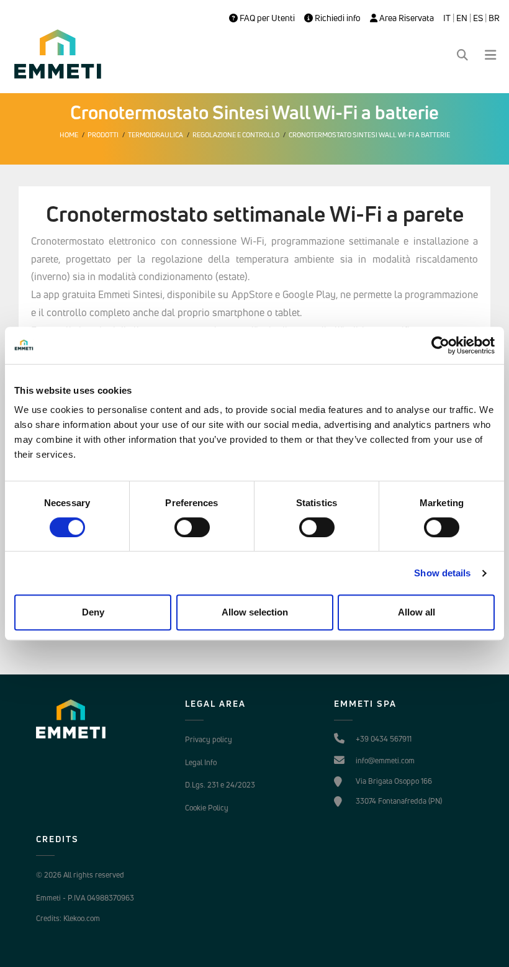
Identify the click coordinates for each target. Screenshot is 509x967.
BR (494, 18)
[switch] (192, 527)
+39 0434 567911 (384, 738)
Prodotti (103, 134)
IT (447, 18)
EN (461, 18)
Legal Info (201, 762)
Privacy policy (208, 739)
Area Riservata (405, 18)
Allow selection (255, 612)
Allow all (416, 612)
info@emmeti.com (385, 760)
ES (478, 18)
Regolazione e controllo (235, 134)
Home (69, 134)
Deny (93, 612)
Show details (442, 573)
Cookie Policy (206, 807)
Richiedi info (337, 18)
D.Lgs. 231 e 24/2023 (220, 784)
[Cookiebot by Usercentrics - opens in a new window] (440, 345)
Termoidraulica (155, 134)
